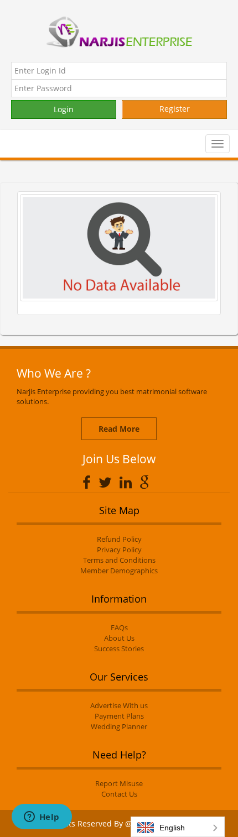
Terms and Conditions (119, 560)
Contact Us (119, 794)
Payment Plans (119, 716)
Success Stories (119, 648)
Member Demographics (119, 571)
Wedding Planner (119, 726)
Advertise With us (119, 705)
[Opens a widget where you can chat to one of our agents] (41, 817)
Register (174, 108)
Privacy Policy (119, 549)
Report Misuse (119, 783)
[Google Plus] (147, 482)
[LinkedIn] (128, 482)
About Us (119, 638)
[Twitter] (108, 482)
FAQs (119, 627)
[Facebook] (89, 482)
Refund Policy (119, 539)
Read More (119, 428)
